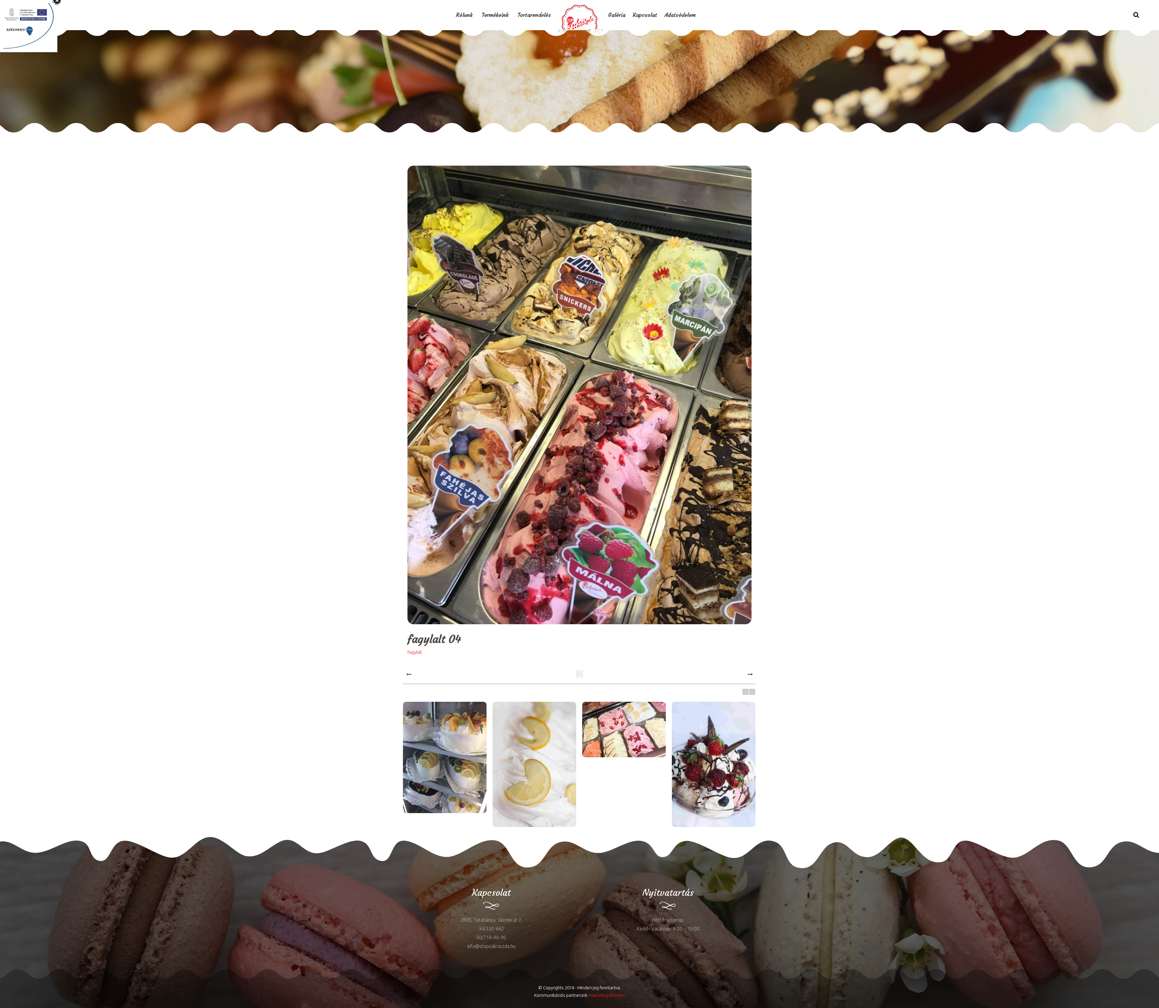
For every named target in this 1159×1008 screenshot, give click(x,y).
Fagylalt (414, 652)
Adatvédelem (680, 14)
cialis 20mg (104, 137)
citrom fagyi (534, 764)
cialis (23, 855)
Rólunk (464, 14)
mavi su (8, 855)
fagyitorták (444, 757)
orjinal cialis (130, 137)
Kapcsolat (645, 14)
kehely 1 (714, 764)
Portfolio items (576, 92)
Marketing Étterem (607, 995)
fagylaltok (624, 730)
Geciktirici (41, 137)
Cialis (57, 137)
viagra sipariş (178, 137)
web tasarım (77, 137)
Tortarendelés (534, 14)
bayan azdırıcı (15, 137)
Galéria (616, 14)
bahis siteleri (207, 137)
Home (542, 92)
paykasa (153, 137)
